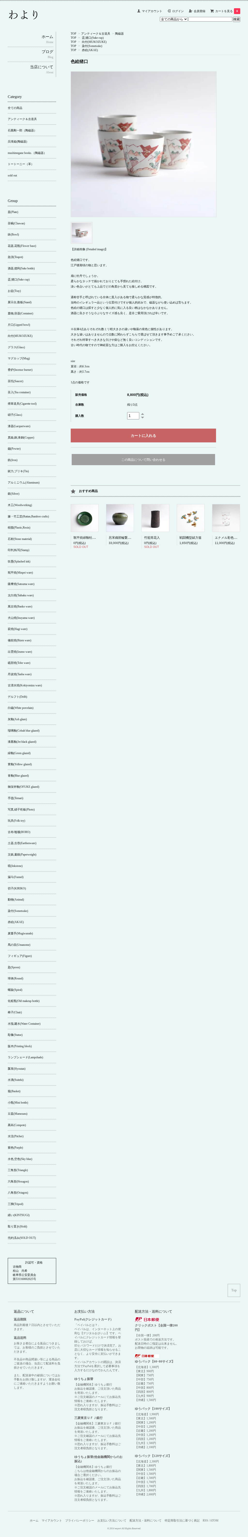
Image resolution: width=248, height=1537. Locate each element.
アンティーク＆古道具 (95, 33)
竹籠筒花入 (152, 537)
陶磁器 (119, 33)
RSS (205, 1520)
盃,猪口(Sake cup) (93, 37)
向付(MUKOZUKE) (94, 42)
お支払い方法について (111, 1520)
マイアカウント (152, 11)
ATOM (214, 1520)
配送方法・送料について (146, 1520)
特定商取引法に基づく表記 (182, 1520)
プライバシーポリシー (79, 1520)
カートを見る (226, 11)
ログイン (178, 11)
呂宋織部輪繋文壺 (121, 537)
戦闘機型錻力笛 (190, 537)
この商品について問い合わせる (143, 460)
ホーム (34, 1520)
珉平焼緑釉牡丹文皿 (87, 537)
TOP (73, 33)
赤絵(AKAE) (90, 50)
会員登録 (199, 11)
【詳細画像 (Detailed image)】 (89, 249)
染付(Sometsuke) (92, 46)
